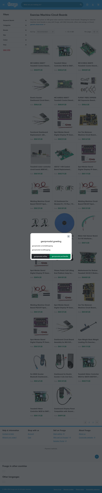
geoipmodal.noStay (40, 256)
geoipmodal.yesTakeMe (60, 256)
